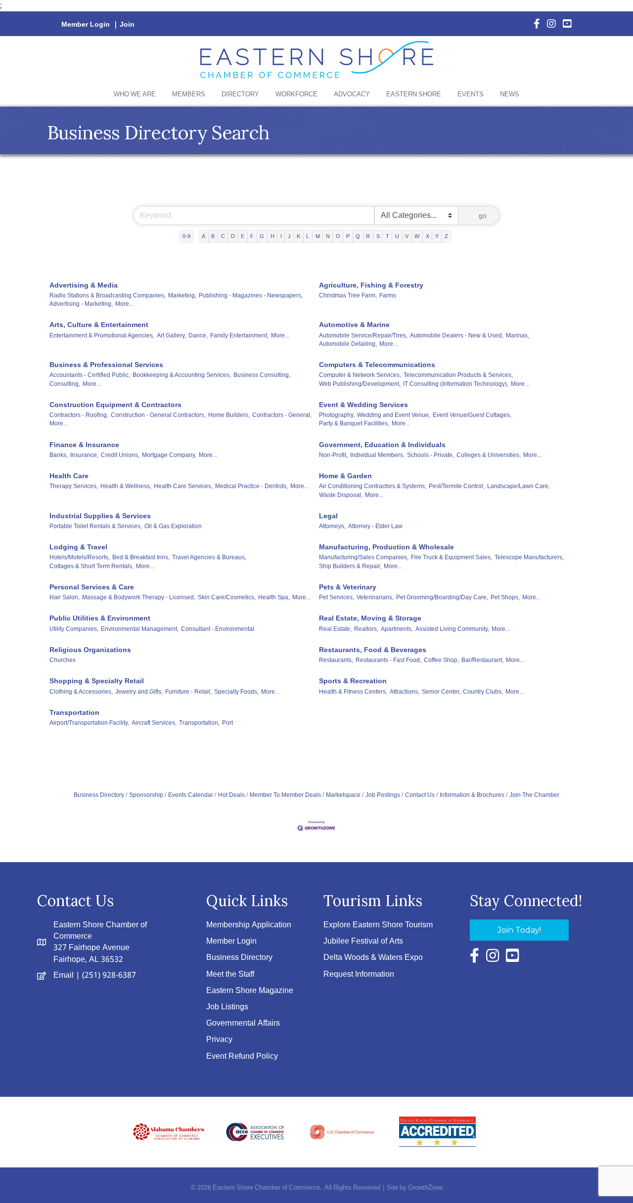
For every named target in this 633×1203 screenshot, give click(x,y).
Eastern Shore (413, 94)
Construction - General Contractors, (158, 415)
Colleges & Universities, (488, 455)
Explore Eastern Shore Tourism (378, 925)
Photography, (337, 415)
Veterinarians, (375, 597)
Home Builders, (229, 415)
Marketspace (343, 794)
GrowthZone (425, 1188)
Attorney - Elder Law (375, 526)
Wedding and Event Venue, (393, 415)
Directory (240, 94)
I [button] (281, 236)
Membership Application (248, 925)
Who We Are (135, 94)
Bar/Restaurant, (482, 660)
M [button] (318, 236)
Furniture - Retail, (188, 691)
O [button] (338, 236)
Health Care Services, (183, 486)
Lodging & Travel (78, 547)
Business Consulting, (261, 375)
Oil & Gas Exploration (173, 526)
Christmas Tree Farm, (348, 295)
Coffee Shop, (441, 660)
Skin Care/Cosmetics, (227, 597)
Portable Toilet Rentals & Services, (95, 526)
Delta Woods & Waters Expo (373, 957)
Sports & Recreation (353, 681)
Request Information (358, 974)
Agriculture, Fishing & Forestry (371, 285)
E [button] (242, 236)
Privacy (219, 1039)
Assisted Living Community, (452, 628)
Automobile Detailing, (348, 343)
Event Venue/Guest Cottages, (472, 415)
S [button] (378, 236)
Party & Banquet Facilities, (354, 423)
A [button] (203, 236)
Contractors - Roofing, (78, 415)
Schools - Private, (430, 455)
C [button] (223, 236)
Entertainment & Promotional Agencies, (101, 335)
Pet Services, (336, 597)
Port (227, 722)
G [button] (262, 236)
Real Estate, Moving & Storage (370, 618)
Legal (328, 516)
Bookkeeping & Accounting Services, (182, 375)
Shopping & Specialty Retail (96, 681)
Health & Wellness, (125, 486)
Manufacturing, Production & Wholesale (386, 547)
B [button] (213, 236)
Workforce (296, 94)
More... (124, 303)
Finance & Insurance (84, 445)
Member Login (85, 25)
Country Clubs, (483, 691)
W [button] (416, 236)
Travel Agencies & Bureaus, (209, 557)
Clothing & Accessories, (81, 691)
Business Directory (99, 794)
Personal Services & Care (91, 587)
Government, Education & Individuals (382, 445)
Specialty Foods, (236, 691)
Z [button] (446, 236)
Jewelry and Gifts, (139, 691)
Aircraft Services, (154, 722)
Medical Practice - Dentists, (251, 486)
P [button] (348, 236)
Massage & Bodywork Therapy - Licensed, (138, 597)
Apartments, (397, 628)
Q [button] (358, 236)
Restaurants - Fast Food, (388, 660)
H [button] (272, 236)
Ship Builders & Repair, (350, 566)
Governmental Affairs (243, 1023)
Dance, (198, 335)
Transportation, (199, 722)
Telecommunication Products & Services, (458, 375)
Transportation (74, 712)
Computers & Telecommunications (377, 365)
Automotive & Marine (354, 325)
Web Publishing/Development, (360, 383)
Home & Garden (345, 476)
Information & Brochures (472, 794)
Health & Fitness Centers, (353, 691)
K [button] (298, 236)
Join (127, 25)
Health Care (69, 476)
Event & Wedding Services (363, 405)
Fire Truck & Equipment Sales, (451, 557)
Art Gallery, (171, 335)
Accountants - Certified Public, (89, 375)
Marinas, (517, 335)
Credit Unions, (120, 455)
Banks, (58, 455)
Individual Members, (377, 455)
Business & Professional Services (106, 365)
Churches (62, 660)
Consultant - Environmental (217, 628)
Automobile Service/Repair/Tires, (363, 335)
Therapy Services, (73, 486)
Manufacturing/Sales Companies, (363, 557)
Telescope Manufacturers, (529, 557)
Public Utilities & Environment (99, 618)
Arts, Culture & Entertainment (98, 325)
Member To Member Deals (285, 794)
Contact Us (420, 794)
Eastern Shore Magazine (249, 990)
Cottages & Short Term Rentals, (91, 566)
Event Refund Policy (242, 1056)
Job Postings (382, 794)
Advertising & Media (83, 285)
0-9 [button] (186, 236)
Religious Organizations (90, 650)
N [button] (328, 236)
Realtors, (366, 628)
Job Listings (227, 1007)
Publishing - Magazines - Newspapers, (251, 295)
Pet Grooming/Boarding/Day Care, (442, 597)
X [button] (427, 236)
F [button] (252, 236)
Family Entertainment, (239, 335)
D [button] (233, 236)
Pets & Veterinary (347, 587)
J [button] (289, 236)
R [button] (368, 236)
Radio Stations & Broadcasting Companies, (107, 295)
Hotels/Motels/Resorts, (79, 557)
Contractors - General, (282, 415)
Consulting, (64, 383)
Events (470, 94)
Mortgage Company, (169, 455)
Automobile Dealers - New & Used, (456, 335)
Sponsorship (146, 794)
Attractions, (404, 691)
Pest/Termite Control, (457, 486)
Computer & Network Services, (360, 375)
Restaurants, (336, 660)
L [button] (307, 236)
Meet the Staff (230, 974)
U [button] (397, 236)
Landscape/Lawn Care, (518, 486)
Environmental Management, (140, 628)
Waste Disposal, (340, 495)
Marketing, (182, 295)
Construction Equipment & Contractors (115, 405)
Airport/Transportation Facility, (89, 722)
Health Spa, (274, 597)
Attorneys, (332, 526)
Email (63, 975)
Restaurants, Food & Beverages (372, 650)
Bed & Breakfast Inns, (141, 557)
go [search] (483, 215)
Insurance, (84, 455)
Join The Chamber (534, 794)
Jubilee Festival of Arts (363, 941)
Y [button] (437, 236)
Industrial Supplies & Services (100, 516)
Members (188, 94)
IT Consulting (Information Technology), (455, 383)
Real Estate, (335, 628)
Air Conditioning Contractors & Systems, (372, 486)
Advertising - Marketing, (81, 303)
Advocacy (352, 94)
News (509, 94)
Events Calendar (190, 794)
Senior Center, (441, 691)
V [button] (406, 236)
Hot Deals (231, 794)
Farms (387, 295)
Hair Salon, (64, 597)
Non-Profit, (333, 455)
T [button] (387, 236)
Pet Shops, (505, 597)
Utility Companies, (73, 628)
